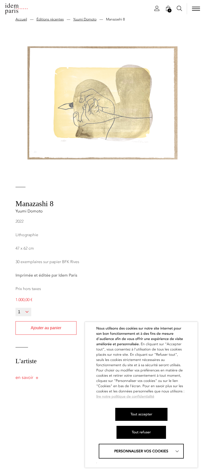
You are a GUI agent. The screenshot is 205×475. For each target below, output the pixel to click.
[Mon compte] (157, 8)
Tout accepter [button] (141, 414)
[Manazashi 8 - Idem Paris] (16, 8)
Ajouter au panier (46, 328)
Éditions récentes (50, 19)
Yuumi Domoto (84, 19)
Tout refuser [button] (141, 432)
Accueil (21, 19)
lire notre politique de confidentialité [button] (125, 396)
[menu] (196, 8)
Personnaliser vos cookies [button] (141, 451)
